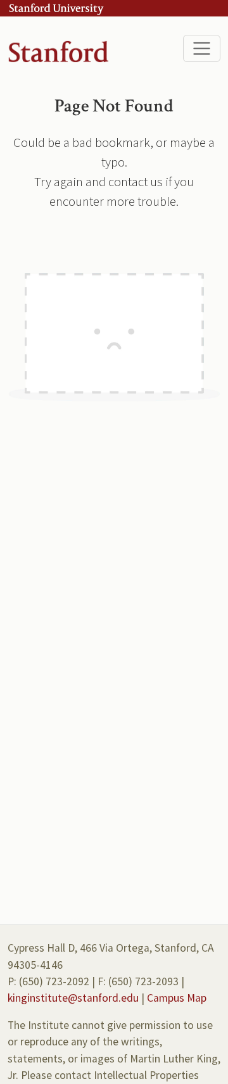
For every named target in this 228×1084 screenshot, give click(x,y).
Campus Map (176, 998)
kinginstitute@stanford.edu (73, 998)
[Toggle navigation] (201, 48)
